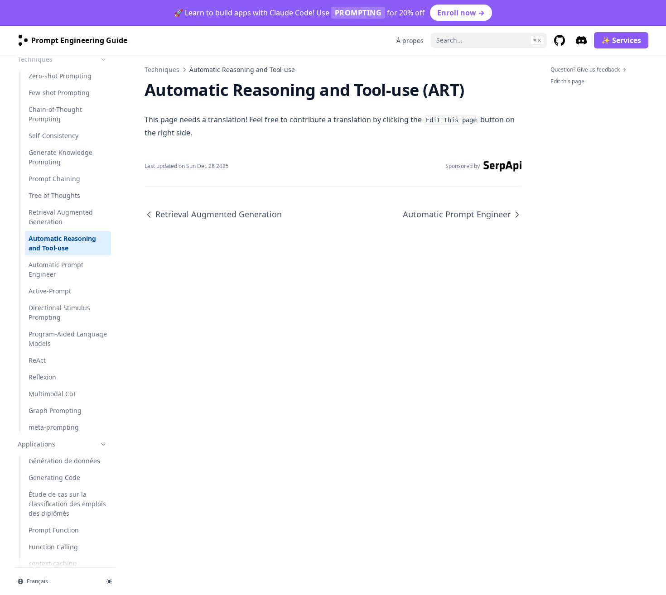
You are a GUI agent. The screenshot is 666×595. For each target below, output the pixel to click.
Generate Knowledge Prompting (60, 157)
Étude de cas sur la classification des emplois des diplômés (67, 504)
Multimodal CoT (53, 393)
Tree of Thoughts (54, 195)
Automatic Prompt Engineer (56, 269)
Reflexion (42, 377)
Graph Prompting (55, 410)
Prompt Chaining (54, 178)
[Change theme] (109, 581)
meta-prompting (54, 427)
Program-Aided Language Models (68, 339)
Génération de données (64, 460)
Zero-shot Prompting (60, 76)
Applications (36, 444)
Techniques (35, 59)
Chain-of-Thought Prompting (55, 114)
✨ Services (621, 40)
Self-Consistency (53, 135)
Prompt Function (54, 530)
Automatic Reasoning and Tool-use (62, 243)
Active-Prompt (50, 291)
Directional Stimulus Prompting (59, 312)
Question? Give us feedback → (588, 69)
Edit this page (567, 81)
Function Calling (53, 546)
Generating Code (54, 477)
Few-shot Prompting (59, 92)
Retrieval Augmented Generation (61, 217)
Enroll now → (461, 13)
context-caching (53, 563)
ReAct (37, 360)
